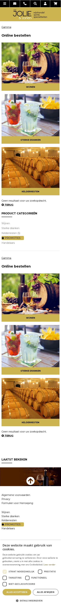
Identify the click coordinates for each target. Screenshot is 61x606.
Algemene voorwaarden (16, 495)
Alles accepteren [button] (16, 592)
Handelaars (8, 242)
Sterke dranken (31, 140)
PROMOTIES (12, 237)
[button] (30, 600)
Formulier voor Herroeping (17, 503)
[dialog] (30, 573)
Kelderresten (30, 191)
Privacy (6, 499)
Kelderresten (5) (11, 233)
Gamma (6, 27)
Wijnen (30, 87)
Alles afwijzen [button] (46, 592)
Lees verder (49, 564)
